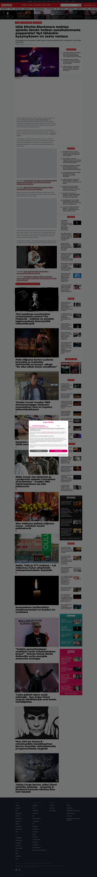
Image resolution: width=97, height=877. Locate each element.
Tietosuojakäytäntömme (63, 454)
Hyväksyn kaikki (58, 450)
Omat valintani (39, 450)
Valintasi (58, 425)
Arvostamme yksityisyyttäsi (38, 425)
